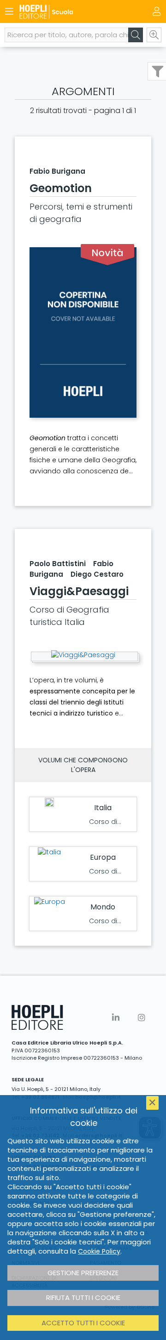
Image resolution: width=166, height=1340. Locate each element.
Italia (103, 807)
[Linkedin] (115, 1017)
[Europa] (49, 902)
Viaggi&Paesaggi (79, 591)
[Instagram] (141, 1017)
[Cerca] (135, 35)
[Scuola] (66, 12)
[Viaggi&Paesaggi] (83, 655)
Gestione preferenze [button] (83, 1273)
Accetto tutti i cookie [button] (83, 1323)
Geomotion (61, 188)
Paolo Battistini (58, 563)
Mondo (102, 907)
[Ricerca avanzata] (154, 35)
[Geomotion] (83, 332)
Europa (103, 857)
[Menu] (9, 11)
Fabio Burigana (57, 171)
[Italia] (49, 852)
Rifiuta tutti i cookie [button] (83, 1297)
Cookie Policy (99, 1251)
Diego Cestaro (97, 574)
